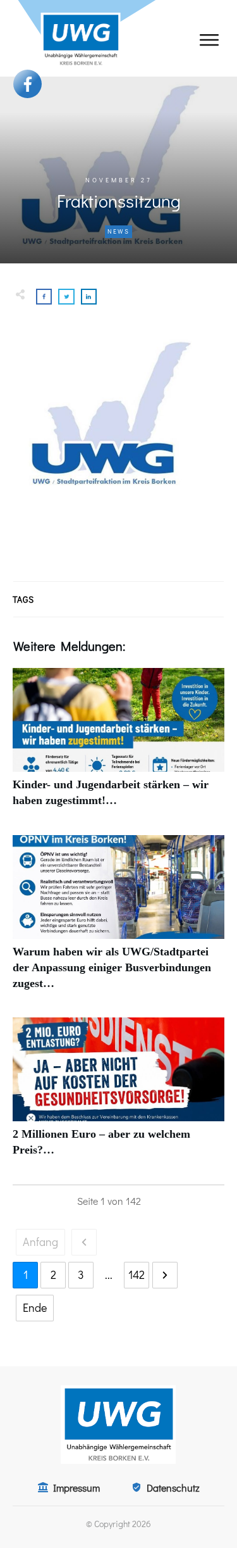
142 (136, 1274)
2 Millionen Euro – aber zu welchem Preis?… (118, 1094)
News (118, 231)
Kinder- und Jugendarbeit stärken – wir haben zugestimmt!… (118, 744)
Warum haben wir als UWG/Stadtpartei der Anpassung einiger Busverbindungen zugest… (118, 920)
